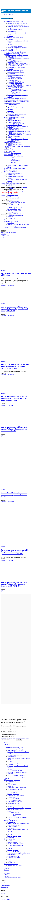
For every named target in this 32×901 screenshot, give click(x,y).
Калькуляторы (12, 57)
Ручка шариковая (16, 92)
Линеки (13, 112)
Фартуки (10, 216)
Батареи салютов (16, 153)
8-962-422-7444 (8, 155)
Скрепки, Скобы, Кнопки (15, 125)
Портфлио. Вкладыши (14, 209)
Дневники (10, 49)
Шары (9, 167)
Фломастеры (11, 141)
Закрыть (3, 270)
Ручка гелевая (15, 140)
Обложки (10, 196)
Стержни (10, 143)
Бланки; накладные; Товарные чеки (18, 23)
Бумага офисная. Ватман (15, 29)
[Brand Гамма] (15, 610)
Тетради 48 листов (16, 83)
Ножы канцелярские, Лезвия (16, 117)
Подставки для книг (13, 204)
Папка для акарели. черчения (16, 50)
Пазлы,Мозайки (12, 104)
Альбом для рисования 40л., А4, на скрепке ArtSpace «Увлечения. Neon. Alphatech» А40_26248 (14, 398)
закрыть (3, 882)
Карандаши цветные (13, 80)
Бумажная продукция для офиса (13, 53)
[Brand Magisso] (13, 669)
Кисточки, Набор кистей (15, 103)
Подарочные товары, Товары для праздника (17, 146)
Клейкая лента (12, 60)
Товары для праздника (10, 170)
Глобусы (10, 185)
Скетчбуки (11, 67)
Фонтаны (13, 162)
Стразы (10, 181)
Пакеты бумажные (13, 150)
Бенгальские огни (16, 154)
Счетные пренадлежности (15, 215)
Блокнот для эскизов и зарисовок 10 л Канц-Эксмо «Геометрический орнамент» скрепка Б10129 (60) (15, 552)
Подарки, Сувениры (13, 201)
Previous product (27, 183)
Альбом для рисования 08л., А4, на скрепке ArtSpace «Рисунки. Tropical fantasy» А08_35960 (14, 309)
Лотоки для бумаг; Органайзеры (17, 63)
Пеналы (10, 199)
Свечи (9, 164)
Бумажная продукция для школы (12, 183)
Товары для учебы (9, 184)
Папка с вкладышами (14, 75)
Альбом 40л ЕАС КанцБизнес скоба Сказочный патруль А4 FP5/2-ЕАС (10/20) (14, 495)
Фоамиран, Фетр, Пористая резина (18, 165)
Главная (2, 183)
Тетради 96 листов (16, 87)
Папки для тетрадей (13, 198)
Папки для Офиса (16, 77)
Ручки (9, 88)
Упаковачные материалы (15, 144)
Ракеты (13, 159)
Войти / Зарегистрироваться (12, 877)
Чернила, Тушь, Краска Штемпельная (18, 101)
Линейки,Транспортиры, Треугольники (19, 85)
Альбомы (10, 39)
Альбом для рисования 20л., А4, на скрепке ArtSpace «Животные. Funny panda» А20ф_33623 (14, 429)
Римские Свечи (15, 160)
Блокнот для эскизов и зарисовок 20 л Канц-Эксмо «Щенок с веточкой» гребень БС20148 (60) (15, 366)
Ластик (10, 83)
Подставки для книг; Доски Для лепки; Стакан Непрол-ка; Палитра (19, 206)
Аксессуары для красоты (18, 202)
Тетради (10, 44)
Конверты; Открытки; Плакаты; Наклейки (16, 100)
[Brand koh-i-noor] (11, 688)
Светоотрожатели (13, 212)
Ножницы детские (13, 128)
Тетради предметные (17, 89)
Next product (30, 183)
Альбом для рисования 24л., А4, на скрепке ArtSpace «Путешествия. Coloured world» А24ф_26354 (14, 584)
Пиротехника (11, 151)
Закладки (10, 119)
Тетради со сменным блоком (19, 90)
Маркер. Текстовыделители (16, 86)
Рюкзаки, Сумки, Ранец (14, 210)
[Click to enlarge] (5, 177)
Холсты (10, 182)
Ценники (10, 69)
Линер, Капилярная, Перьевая (19, 139)
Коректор (10, 62)
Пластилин (11, 106)
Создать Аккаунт (6, 899)
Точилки (10, 127)
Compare (6, 876)
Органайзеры (11, 73)
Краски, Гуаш (11, 100)
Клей (9, 59)
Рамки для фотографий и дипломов (14, 168)
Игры (9, 148)
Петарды (13, 157)
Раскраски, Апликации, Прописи (17, 47)
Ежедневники (12, 31)
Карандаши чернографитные (16, 82)
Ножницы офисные (13, 70)
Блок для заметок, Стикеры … (16, 56)
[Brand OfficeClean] (9, 643)
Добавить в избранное (7, 195)
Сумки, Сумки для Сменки (15, 213)
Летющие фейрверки (17, 156)
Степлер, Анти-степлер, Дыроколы (18, 126)
